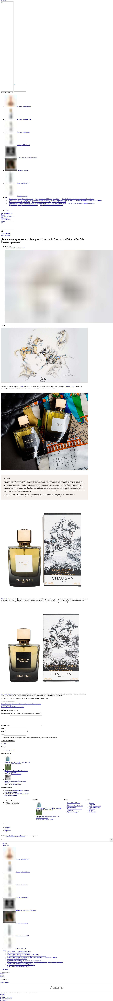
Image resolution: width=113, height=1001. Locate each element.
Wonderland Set (71, 807)
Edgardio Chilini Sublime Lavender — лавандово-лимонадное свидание (28, 200)
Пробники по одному (73, 812)
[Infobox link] (2, 231)
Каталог (91, 810)
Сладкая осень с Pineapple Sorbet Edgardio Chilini (81, 203)
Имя (3, 728)
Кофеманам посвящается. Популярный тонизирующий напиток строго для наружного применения (37, 203)
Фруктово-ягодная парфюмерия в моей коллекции (23, 205)
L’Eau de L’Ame (5, 599)
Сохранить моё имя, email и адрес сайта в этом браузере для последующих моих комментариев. (30, 737)
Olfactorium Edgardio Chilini (75, 806)
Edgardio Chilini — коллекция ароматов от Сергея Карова (78, 199)
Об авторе (92, 809)
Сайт (2, 734)
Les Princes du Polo (6, 694)
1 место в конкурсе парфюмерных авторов (21, 199)
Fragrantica (7, 827)
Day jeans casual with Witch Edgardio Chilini (47, 199)
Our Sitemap (92, 812)
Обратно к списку (6, 705)
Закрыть (3, 743)
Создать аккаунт (4, 982)
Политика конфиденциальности (95, 805)
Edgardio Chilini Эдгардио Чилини (15, 836)
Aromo (6, 828)
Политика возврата (94, 807)
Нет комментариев (16, 763)
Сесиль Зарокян (69, 386)
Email (3, 731)
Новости (91, 803)
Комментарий (5, 725)
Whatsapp (3, 0)
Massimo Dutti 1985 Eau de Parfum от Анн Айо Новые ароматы (16, 771)
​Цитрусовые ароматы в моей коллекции (51, 205)
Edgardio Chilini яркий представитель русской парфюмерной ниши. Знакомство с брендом (76, 200)
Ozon (6, 831)
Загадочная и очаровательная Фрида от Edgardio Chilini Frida (49, 202)
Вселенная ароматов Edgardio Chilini (19, 202)
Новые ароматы (5, 235)
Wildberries (8, 830)
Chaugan (21, 386)
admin (6, 790)
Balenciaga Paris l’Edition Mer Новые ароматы (17, 762)
